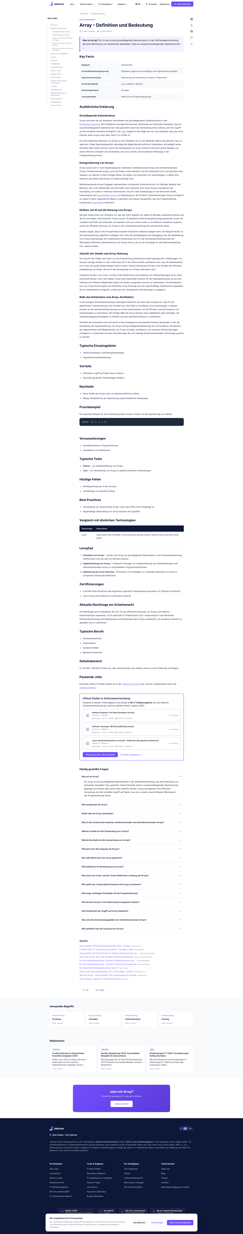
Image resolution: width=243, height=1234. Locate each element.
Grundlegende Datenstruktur (61, 32)
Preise (127, 1173)
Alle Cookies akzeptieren (180, 1222)
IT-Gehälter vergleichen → (130, 755)
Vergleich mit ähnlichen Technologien (59, 82)
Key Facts (54, 25)
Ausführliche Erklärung (59, 28)
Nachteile (54, 60)
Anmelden (153, 4)
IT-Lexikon (83, 14)
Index (123, 131)
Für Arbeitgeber (105, 4)
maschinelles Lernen (106, 195)
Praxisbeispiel (55, 64)
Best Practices (56, 77)
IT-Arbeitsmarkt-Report (144, 1148)
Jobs (72, 4)
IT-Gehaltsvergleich (59, 1187)
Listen (123, 84)
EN (190, 1128)
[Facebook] (191, 31)
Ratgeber (121, 4)
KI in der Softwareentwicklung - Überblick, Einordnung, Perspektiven (107, 964)
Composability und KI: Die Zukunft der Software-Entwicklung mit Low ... (109, 953)
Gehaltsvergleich (87, 687)
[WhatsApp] (191, 37)
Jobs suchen (122, 1103)
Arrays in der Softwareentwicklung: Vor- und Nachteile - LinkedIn (106, 971)
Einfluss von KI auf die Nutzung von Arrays (62, 39)
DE (185, 1128)
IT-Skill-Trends (93, 1169)
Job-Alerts (92, 1187)
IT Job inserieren (182, 4)
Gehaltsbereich (56, 102)
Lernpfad (54, 86)
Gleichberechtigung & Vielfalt (175, 1187)
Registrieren (165, 4)
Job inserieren (131, 1169)
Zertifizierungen (56, 90)
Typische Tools (56, 71)
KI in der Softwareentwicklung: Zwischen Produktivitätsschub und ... (107, 960)
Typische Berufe (56, 98)
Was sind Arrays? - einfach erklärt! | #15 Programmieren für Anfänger (108, 975)
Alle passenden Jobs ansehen (100, 754)
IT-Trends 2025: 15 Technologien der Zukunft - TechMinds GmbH (106, 949)
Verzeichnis (55, 1173)
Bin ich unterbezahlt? (60, 1191)
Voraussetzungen (57, 67)
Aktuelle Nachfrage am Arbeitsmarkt (59, 94)
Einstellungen (157, 1222)
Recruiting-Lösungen (134, 1182)
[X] (191, 25)
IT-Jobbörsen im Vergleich (99, 1178)
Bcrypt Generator (95, 1196)
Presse (164, 1178)
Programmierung (98, 14)
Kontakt (165, 1182)
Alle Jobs (54, 1169)
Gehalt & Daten (86, 4)
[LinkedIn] (191, 19)
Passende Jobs (56, 105)
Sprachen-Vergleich (96, 1173)
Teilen (98, 989)
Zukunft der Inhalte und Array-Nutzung (62, 44)
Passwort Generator (96, 1191)
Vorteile (53, 57)
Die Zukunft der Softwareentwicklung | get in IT (99, 968)
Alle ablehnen (139, 1222)
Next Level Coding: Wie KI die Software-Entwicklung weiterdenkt (106, 957)
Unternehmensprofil (133, 1178)
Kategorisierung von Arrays (61, 35)
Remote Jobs (56, 1178)
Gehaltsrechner (57, 1182)
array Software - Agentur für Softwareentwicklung (100, 979)
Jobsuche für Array (131, 684)
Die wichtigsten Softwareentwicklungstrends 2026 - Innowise (104, 946)
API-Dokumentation (133, 1187)
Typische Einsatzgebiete (59, 54)
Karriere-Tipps (93, 1182)
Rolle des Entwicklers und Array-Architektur (62, 49)
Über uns (165, 1169)
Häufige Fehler (56, 74)
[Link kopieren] (191, 43)
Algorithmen (98, 202)
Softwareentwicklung (89, 124)
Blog (163, 1173)
